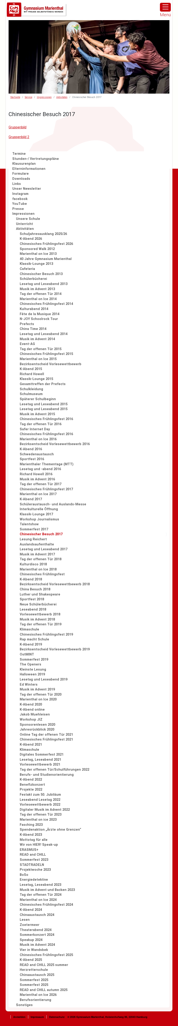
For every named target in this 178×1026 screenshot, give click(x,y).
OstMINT (27, 654)
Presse (18, 209)
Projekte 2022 (31, 790)
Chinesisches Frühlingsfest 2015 (46, 354)
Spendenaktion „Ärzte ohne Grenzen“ (50, 830)
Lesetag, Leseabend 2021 (40, 760)
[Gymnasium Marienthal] (37, 10)
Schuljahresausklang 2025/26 (43, 234)
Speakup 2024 (31, 940)
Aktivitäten (61, 97)
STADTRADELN (32, 865)
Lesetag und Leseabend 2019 (43, 679)
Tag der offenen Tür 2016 (40, 424)
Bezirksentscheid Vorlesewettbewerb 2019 (55, 649)
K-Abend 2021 (31, 745)
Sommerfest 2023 (34, 860)
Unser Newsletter (26, 189)
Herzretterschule (34, 970)
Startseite (15, 97)
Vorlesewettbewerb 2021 (40, 764)
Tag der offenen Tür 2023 (40, 815)
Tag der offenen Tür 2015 (40, 349)
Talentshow (29, 524)
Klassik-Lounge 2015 (36, 379)
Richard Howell (32, 374)
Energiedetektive (34, 880)
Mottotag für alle (34, 840)
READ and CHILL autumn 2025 (43, 990)
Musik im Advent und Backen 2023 (47, 890)
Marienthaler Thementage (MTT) (46, 464)
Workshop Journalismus (39, 519)
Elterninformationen (28, 169)
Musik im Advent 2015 (37, 414)
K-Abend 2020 (31, 704)
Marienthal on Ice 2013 (38, 254)
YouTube (19, 204)
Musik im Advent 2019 (37, 689)
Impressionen (44, 97)
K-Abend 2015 (31, 369)
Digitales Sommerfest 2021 (42, 755)
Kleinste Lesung (33, 669)
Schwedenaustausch (37, 454)
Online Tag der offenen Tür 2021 (46, 735)
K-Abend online (32, 710)
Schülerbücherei (33, 279)
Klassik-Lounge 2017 (36, 514)
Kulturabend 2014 (34, 309)
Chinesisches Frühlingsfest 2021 (46, 739)
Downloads (21, 179)
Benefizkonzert (32, 785)
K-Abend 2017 (31, 499)
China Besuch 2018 (35, 589)
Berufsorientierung (35, 1000)
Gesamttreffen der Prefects (43, 384)
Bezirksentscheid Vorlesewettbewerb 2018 (55, 584)
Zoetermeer (29, 925)
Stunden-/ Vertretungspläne (35, 159)
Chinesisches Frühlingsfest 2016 (46, 419)
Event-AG (27, 344)
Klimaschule (29, 629)
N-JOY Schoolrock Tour (39, 319)
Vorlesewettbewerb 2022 (40, 805)
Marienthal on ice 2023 (38, 820)
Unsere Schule (28, 219)
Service (28, 97)
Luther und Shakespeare (40, 594)
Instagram (20, 194)
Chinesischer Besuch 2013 (41, 274)
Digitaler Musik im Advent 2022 (45, 810)
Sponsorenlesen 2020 (37, 725)
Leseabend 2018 (33, 609)
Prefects (27, 324)
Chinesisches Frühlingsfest (42, 574)
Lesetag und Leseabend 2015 (43, 404)
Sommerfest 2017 (34, 529)
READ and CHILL (33, 855)
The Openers (30, 664)
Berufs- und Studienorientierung (47, 775)
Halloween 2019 (32, 674)
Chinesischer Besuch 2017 (41, 534)
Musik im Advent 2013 (37, 289)
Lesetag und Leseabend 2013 (43, 284)
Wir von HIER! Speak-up (39, 845)
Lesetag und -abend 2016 (40, 469)
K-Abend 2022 (31, 780)
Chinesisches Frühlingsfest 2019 (46, 634)
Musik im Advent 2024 (37, 945)
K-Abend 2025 (31, 960)
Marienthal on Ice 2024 (38, 900)
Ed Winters (29, 685)
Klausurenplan (24, 164)
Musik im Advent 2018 (37, 619)
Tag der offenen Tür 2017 (40, 484)
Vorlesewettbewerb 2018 (40, 614)
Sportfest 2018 (32, 599)
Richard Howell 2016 (36, 474)
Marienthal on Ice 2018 (38, 569)
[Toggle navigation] (165, 7)
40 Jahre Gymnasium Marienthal (46, 259)
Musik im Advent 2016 (37, 479)
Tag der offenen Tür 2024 (40, 895)
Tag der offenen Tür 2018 (40, 559)
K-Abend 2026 (31, 239)
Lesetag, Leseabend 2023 (40, 885)
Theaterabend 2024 (35, 930)
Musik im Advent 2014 (37, 339)
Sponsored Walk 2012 (37, 249)
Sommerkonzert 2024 (37, 935)
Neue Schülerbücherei (38, 604)
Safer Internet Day (35, 429)
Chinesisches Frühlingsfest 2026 (46, 244)
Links (16, 184)
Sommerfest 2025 (34, 980)
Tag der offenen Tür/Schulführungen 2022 (54, 770)
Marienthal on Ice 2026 (38, 995)
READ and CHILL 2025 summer (44, 965)
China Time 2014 (33, 329)
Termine (19, 154)
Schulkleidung (31, 389)
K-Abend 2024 (31, 910)
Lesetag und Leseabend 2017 (43, 549)
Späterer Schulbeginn (38, 399)
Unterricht (24, 224)
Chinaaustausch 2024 (37, 915)
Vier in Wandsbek (34, 950)
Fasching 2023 (31, 825)
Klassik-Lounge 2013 (36, 264)
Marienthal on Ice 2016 (38, 439)
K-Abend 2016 (31, 449)
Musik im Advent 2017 (37, 554)
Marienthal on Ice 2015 (38, 359)
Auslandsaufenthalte (37, 544)
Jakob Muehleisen (35, 714)
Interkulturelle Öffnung (39, 509)
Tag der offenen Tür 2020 (40, 695)
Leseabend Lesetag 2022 (40, 800)
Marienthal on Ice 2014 (38, 299)
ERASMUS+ (29, 850)
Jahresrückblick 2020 (37, 730)
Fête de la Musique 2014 (39, 314)
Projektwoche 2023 (35, 870)
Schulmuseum (31, 394)
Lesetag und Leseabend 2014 (43, 334)
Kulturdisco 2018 (33, 564)
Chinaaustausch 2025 (37, 975)
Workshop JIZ (31, 720)
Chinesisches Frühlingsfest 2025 (46, 955)
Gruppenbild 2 (19, 137)
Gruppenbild (17, 127)
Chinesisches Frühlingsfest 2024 (46, 905)
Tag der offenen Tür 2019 (40, 624)
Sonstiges (24, 1005)
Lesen (25, 920)
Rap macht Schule (34, 639)
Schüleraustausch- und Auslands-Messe (53, 504)
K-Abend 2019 (31, 644)
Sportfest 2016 (32, 459)
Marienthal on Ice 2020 (38, 699)
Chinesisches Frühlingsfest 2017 (46, 489)
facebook (20, 199)
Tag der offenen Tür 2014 (40, 294)
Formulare (20, 174)
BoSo (24, 875)
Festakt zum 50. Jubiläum (40, 795)
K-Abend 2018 (31, 579)
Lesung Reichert (33, 539)
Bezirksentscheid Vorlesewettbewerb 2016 (55, 444)
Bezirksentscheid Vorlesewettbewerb (50, 364)
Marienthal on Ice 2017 (38, 494)
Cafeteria (27, 269)
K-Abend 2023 (31, 835)
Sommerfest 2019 (34, 660)
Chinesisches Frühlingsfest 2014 (46, 304)
